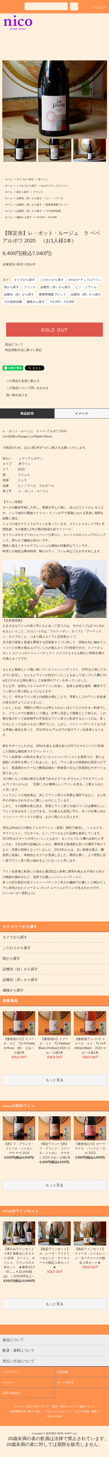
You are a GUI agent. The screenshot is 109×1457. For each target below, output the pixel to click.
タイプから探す (25, 179)
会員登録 (62, 1371)
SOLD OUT (54, 329)
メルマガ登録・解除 (85, 1411)
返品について (14, 344)
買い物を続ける (16, 395)
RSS (49, 1416)
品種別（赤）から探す (29, 198)
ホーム (9, 179)
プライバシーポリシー (57, 1411)
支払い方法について (37, 1406)
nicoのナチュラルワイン (54, 185)
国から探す (22, 192)
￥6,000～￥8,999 (46, 217)
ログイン (8, 1382)
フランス (38, 192)
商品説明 (27, 413)
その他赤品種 (53, 211)
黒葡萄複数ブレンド (57, 204)
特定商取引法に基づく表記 (23, 350)
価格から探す (24, 217)
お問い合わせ (11, 1392)
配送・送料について (63, 1406)
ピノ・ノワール (54, 198)
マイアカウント (12, 1371)
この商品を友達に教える (23, 381)
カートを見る (65, 1382)
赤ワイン (43, 179)
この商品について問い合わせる (27, 388)
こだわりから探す (26, 185)
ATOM (58, 1416)
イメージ (81, 413)
